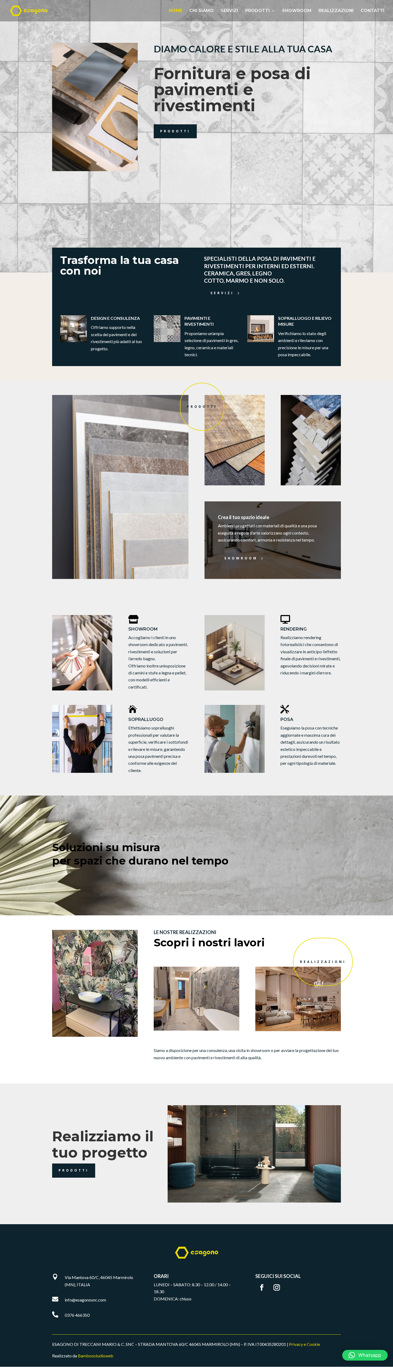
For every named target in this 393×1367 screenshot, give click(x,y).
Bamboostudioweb (95, 1355)
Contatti (372, 11)
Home (175, 11)
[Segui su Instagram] (276, 1287)
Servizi (229, 11)
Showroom (296, 11)
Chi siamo (201, 11)
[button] (365, 1355)
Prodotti (257, 11)
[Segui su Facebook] (261, 1287)
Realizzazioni (336, 11)
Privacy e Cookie (304, 1344)
